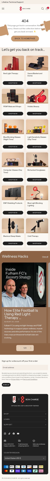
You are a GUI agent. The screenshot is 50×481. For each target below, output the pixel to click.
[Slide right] (31, 348)
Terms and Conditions (30, 379)
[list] (25, 151)
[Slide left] (19, 348)
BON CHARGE (12, 478)
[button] (3, 8)
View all (45, 257)
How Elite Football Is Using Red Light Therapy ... (21, 314)
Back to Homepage (25, 38)
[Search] (42, 8)
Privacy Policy (15, 379)
